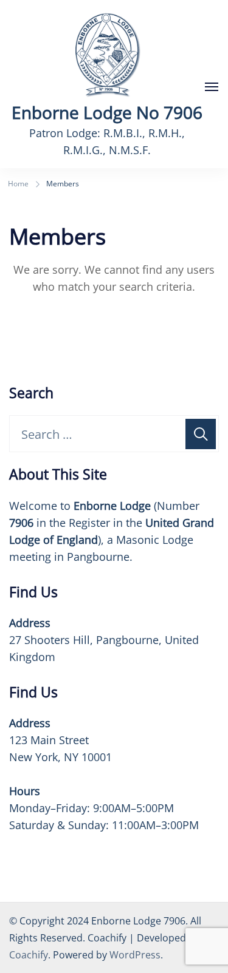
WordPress (135, 954)
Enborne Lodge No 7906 (107, 112)
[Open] (211, 87)
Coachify (28, 954)
